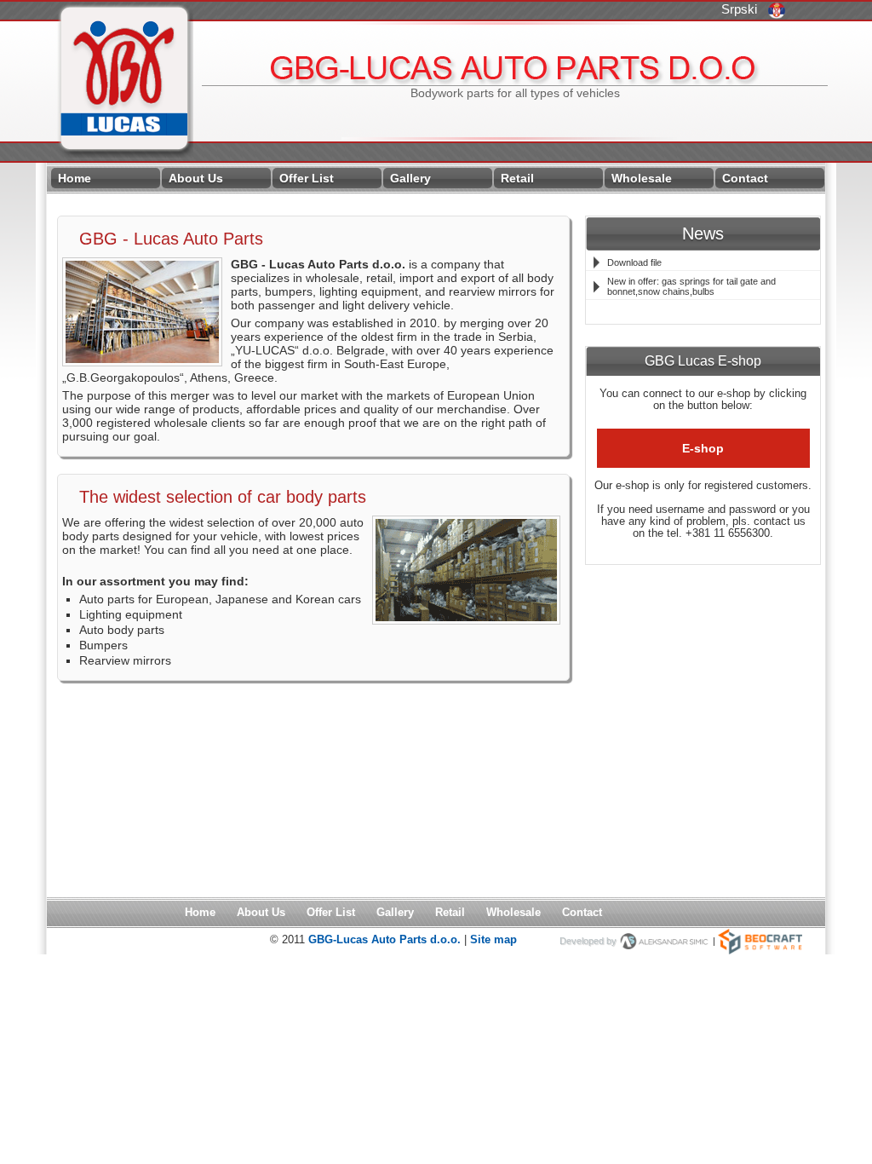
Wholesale (641, 178)
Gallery (410, 178)
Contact (745, 178)
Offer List (306, 178)
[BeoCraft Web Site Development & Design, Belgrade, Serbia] (759, 941)
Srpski (749, 9)
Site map (493, 939)
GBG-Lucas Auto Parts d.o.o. (386, 939)
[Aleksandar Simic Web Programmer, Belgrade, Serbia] (664, 941)
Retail (517, 178)
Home (74, 178)
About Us (196, 178)
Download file (634, 262)
